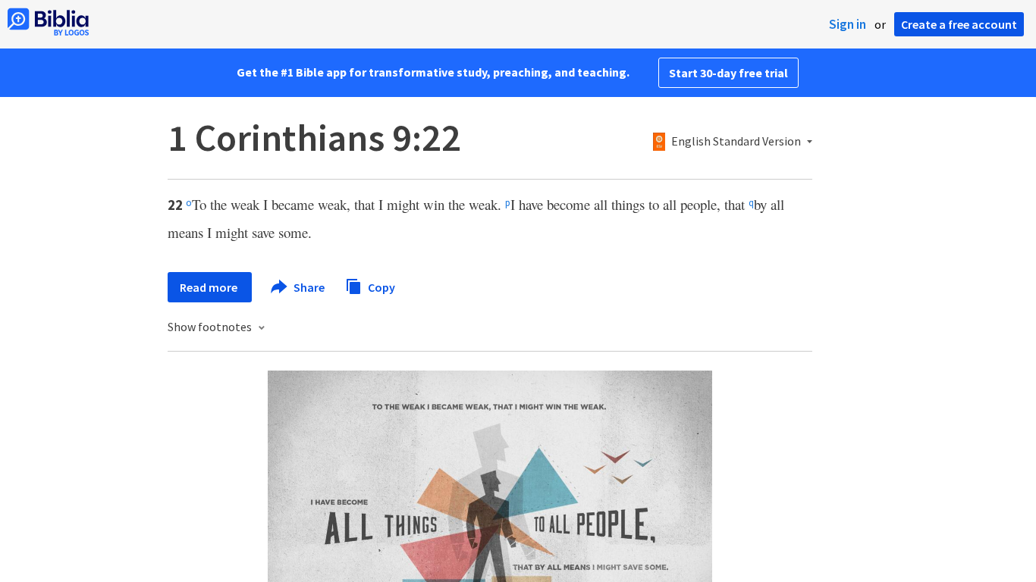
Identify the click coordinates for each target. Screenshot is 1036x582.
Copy (380, 286)
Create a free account (959, 24)
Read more (210, 287)
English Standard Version (736, 142)
